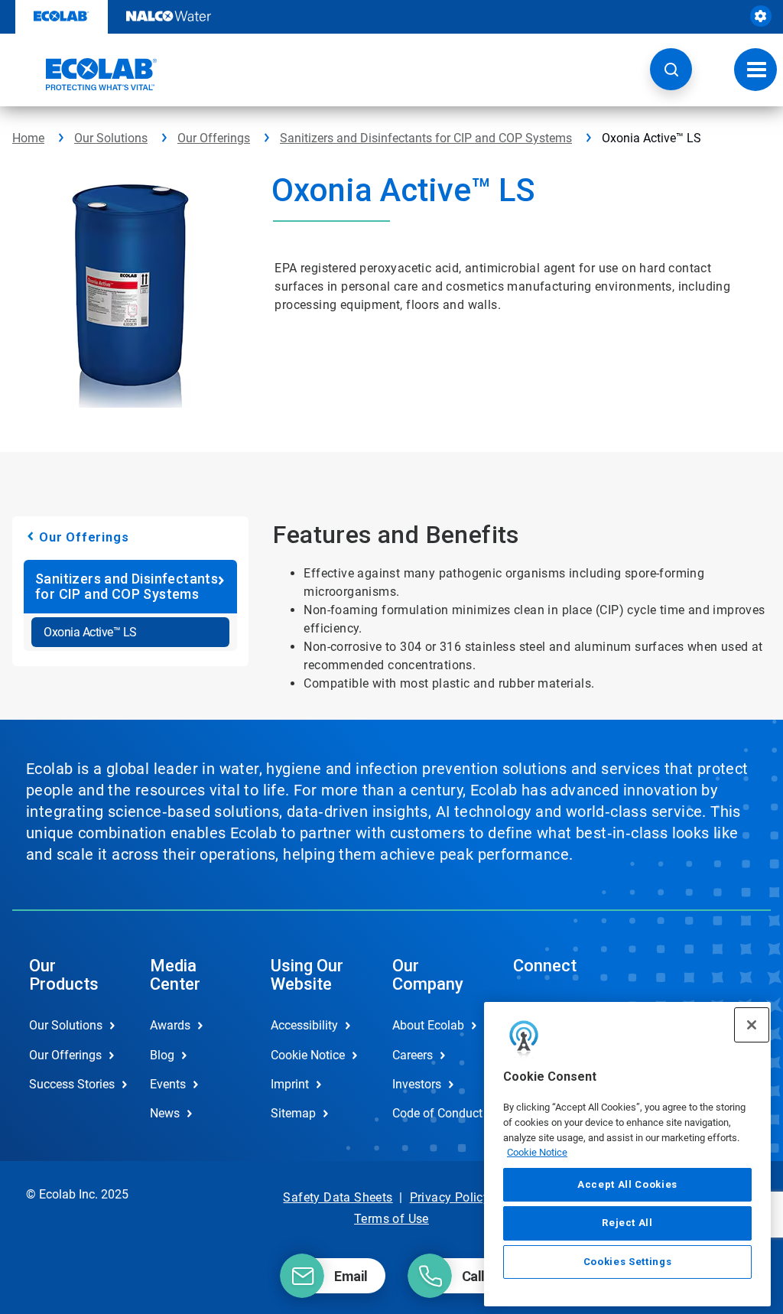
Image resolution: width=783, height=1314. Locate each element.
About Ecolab (428, 1025)
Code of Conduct (436, 1113)
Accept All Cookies (627, 1184)
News (165, 1113)
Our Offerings (213, 138)
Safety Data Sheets (337, 1197)
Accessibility (304, 1025)
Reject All (627, 1222)
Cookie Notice (537, 1152)
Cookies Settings (627, 1261)
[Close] (751, 1025)
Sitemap (293, 1113)
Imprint (290, 1084)
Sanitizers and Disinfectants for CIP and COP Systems (426, 138)
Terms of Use (391, 1219)
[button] (671, 69)
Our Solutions (111, 138)
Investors (416, 1084)
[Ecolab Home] (85, 74)
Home (28, 138)
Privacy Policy (450, 1197)
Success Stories (72, 1084)
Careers (412, 1055)
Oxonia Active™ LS (90, 632)
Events (168, 1084)
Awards (170, 1025)
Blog (162, 1055)
